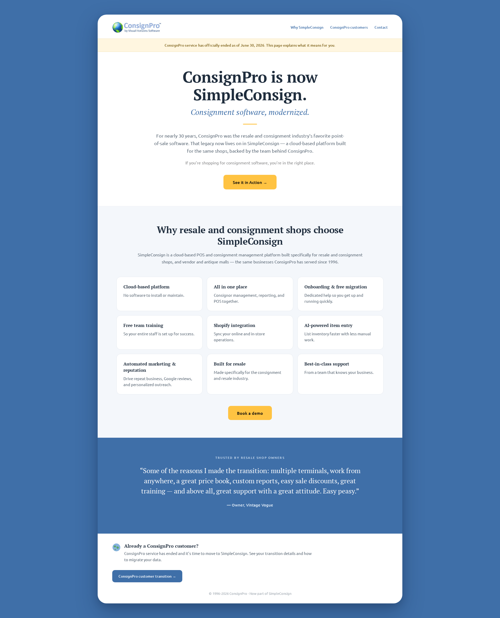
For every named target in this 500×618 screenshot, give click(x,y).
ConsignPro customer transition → (147, 576)
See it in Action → (250, 182)
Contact (381, 27)
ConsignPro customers (349, 27)
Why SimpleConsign (307, 27)
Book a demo (250, 413)
